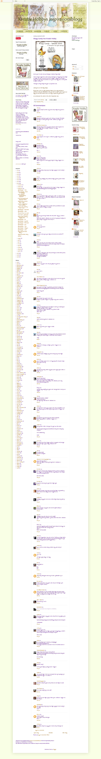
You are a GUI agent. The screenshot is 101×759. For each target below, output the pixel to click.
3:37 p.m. (38, 228)
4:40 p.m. (38, 668)
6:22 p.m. (38, 520)
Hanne (38, 168)
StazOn (18, 441)
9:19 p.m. (38, 339)
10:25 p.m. (38, 720)
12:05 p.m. (38, 152)
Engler (18, 323)
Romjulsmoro (19, 428)
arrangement (19, 276)
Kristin (18, 377)
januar (19, 251)
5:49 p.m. (38, 636)
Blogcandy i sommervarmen (82, 145)
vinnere (18, 465)
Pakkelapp (18, 413)
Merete (38, 406)
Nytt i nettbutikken (20, 407)
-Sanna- (38, 325)
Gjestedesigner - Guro (22, 224)
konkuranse (19, 368)
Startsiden (51, 732)
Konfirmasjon (19, 366)
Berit (38, 296)
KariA (18, 362)
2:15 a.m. (38, 541)
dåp (17, 318)
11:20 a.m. (38, 121)
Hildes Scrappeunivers (41, 285)
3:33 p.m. (38, 221)
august (19, 238)
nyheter (18, 406)
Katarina (18, 363)
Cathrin (38, 489)
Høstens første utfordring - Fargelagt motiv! (23, 217)
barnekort (18, 286)
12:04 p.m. (38, 139)
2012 (18, 179)
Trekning (42, 101)
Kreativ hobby (18, 124)
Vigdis (18, 463)
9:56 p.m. (38, 465)
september (20, 188)
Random (18, 425)
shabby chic (19, 433)
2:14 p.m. (38, 420)
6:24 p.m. (38, 301)
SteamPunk (19, 442)
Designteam (19, 313)
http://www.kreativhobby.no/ (35, 740)
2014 (18, 176)
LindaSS (38, 497)
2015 (18, 174)
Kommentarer (76, 69)
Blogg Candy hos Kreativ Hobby (22, 232)
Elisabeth (38, 194)
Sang (18, 430)
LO (17, 382)
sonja (38, 662)
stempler (18, 445)
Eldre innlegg (65, 732)
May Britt (38, 262)
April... (80, 86)
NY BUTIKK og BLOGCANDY (81, 181)
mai (19, 243)
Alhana (38, 506)
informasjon (19, 347)
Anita (38, 204)
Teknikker (18, 451)
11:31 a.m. (38, 595)
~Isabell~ (38, 424)
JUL (17, 353)
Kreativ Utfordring (20, 372)
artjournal (18, 277)
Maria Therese (39, 688)
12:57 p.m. (38, 173)
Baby (18, 283)
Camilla (38, 672)
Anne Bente (19, 273)
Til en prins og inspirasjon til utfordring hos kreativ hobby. (82, 98)
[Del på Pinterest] (56, 100)
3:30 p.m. (38, 208)
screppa (74, 229)
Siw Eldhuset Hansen (41, 590)
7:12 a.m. (38, 549)
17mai (18, 264)
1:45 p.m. (38, 610)
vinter (18, 468)
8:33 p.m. (38, 455)
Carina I (18, 307)
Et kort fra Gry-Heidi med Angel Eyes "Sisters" (23, 199)
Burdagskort (19, 301)
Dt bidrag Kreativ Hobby (21, 316)
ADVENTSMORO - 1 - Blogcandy (82, 128)
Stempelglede (19, 444)
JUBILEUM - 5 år (76, 134)
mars (19, 247)
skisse (18, 436)
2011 (18, 181)
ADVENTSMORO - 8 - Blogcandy (82, 137)
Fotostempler (19, 329)
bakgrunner (19, 285)
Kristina (18, 379)
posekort (18, 419)
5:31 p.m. (38, 624)
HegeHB (38, 116)
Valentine (18, 460)
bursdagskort (19, 303)
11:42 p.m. (38, 493)
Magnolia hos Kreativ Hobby (23, 234)
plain (17, 416)
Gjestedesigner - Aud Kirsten (23, 209)
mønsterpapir (19, 401)
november (20, 185)
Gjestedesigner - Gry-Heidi (23, 221)
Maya (38, 317)
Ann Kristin (39, 581)
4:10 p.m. (38, 236)
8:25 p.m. (38, 328)
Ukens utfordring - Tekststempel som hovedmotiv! (22, 195)
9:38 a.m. (38, 586)
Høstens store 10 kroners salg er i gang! (22, 202)
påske (18, 422)
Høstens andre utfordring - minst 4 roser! (23, 207)
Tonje (38, 251)
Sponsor (18, 439)
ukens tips (19, 459)
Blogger (18, 292)
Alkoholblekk (19, 267)
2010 (18, 183)
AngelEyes (18, 268)
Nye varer (18, 404)
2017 (18, 170)
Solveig (38, 232)
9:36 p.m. (38, 412)
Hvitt (18, 344)
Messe (18, 394)
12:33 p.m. (38, 392)
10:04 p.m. (38, 355)
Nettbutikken (18, 164)
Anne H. (38, 714)
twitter (21, 95)
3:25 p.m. (38, 437)
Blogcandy (81, 173)
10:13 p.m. (38, 477)
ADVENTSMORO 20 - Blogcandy (82, 159)
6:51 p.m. (38, 402)
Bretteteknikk (19, 298)
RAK (17, 424)
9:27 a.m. (38, 577)
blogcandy (38, 101)
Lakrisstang (39, 704)
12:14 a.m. (38, 700)
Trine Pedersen (40, 277)
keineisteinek (39, 607)
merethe (38, 545)
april (19, 245)
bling (17, 289)
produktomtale (19, 421)
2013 (18, 178)
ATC (17, 280)
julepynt (18, 356)
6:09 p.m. (38, 292)
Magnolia (18, 385)
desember (19, 312)
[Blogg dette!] (51, 100)
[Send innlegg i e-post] (46, 99)
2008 (18, 255)
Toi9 (37, 396)
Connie (18, 309)
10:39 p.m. (38, 646)
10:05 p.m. (38, 364)
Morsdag (18, 400)
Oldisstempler (19, 410)
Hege (38, 332)
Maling (18, 388)
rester (18, 427)
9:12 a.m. (38, 570)
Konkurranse (19, 369)
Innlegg (75, 66)
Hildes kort (39, 184)
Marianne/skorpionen (40, 650)
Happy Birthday (81, 211)
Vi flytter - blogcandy (81, 152)
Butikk (18, 304)
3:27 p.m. (38, 190)
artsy (18, 279)
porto (18, 418)
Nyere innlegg (36, 732)
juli (18, 240)
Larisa (38, 240)
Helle (37, 416)
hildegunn (18, 342)
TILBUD (18, 453)
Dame (18, 310)
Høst (18, 345)
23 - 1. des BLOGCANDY (81, 167)
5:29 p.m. (38, 272)
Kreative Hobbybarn (20, 374)
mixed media (19, 397)
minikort (18, 395)
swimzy (38, 628)
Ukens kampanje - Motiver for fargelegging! (23, 192)
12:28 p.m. (38, 603)
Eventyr (18, 326)
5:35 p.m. (38, 281)
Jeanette (18, 350)
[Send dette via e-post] (50, 100)
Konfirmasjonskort (82, 77)
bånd (18, 306)
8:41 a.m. (38, 559)
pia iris (38, 441)
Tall (17, 450)
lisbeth (38, 359)
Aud (37, 562)
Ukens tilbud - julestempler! (23, 215)
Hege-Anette (19, 339)
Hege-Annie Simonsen (41, 125)
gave (17, 330)
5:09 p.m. (38, 446)
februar (19, 249)
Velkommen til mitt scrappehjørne (43, 459)
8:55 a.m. (38, 692)
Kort (17, 371)
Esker (18, 324)
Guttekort (19, 236)
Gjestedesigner (19, 332)
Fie (37, 177)
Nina (37, 269)
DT (17, 315)
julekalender (19, 354)
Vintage (18, 466)
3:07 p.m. (38, 531)
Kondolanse (19, 365)
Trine (38, 108)
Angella (18, 270)
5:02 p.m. (38, 265)
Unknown (38, 225)
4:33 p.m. (38, 247)
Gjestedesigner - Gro (22, 219)
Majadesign (19, 386)
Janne (38, 535)
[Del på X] (53, 100)
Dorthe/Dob (39, 376)
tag (17, 447)
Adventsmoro (19, 265)
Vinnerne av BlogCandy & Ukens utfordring (22, 204)
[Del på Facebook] (54, 100)
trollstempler (19, 457)
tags (17, 448)
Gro (17, 335)
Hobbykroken (39, 352)
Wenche (38, 574)
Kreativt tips (19, 375)
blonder (18, 294)
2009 (18, 253)
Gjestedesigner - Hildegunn (23, 228)
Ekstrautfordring (20, 320)
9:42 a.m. (38, 677)
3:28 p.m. (38, 200)
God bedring (19, 333)
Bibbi (18, 288)
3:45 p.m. (38, 510)
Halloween (18, 338)
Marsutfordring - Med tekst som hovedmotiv (82, 189)
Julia (37, 450)
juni (19, 242)
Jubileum (18, 351)
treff (17, 454)
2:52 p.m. (38, 180)
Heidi (18, 341)
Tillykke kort (82, 200)
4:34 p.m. (38, 258)
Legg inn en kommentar (39, 730)
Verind (38, 640)
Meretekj (38, 724)
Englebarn (18, 321)
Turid (38, 305)
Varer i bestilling (20, 462)
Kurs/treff (18, 380)
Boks (18, 295)
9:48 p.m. (38, 348)
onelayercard (19, 412)
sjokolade (18, 434)
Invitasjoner (19, 348)
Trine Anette (39, 135)
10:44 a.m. (38, 372)
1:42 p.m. (38, 502)
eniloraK (38, 614)
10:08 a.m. (38, 658)
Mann (18, 389)
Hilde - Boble (39, 599)
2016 (18, 172)
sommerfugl (19, 437)
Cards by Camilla (76, 219)
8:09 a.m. (38, 727)
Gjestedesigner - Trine (22, 190)
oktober (19, 186)
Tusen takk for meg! (82, 231)
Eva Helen (38, 469)
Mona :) (38, 156)
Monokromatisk (19, 398)
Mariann (18, 391)
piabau (74, 199)
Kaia (17, 360)
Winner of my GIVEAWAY (82, 220)
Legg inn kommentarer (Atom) (43, 735)
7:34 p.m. (38, 313)
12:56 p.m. (38, 164)
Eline (37, 212)
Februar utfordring (20, 327)
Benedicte (39, 143)
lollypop (18, 383)
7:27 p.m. (38, 710)
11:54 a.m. (38, 383)
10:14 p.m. (38, 485)
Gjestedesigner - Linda (22, 211)
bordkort (18, 297)
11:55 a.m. (38, 131)
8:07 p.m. (38, 321)
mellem (38, 368)
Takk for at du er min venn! (23, 213)
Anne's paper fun (76, 209)
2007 (18, 257)
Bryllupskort (19, 300)
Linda (38, 553)
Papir (18, 415)
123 (17, 262)
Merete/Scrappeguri (40, 681)
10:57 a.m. (38, 112)
